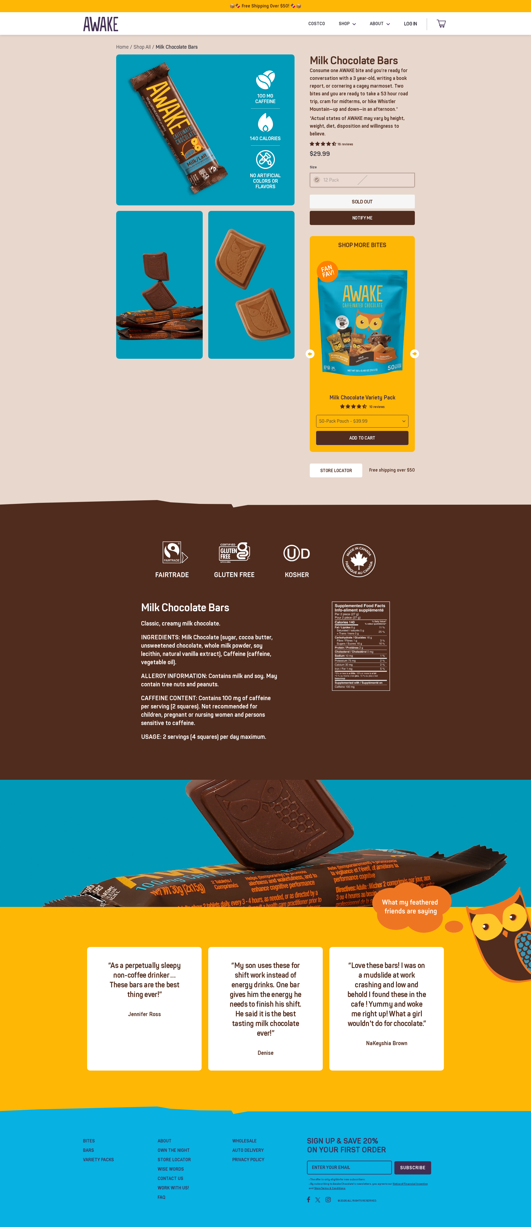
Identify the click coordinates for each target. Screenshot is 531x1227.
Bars (88, 1150)
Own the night (174, 1150)
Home (122, 47)
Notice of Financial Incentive (410, 1184)
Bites (89, 1141)
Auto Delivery (248, 1150)
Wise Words (171, 1169)
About (164, 1141)
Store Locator (336, 470)
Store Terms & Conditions (329, 1188)
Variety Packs (98, 1160)
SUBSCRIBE (413, 1168)
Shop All (142, 47)
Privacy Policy (248, 1160)
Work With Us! (173, 1188)
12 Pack (331, 180)
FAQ (161, 1197)
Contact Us (170, 1178)
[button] (354, 406)
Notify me (362, 218)
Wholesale (244, 1141)
